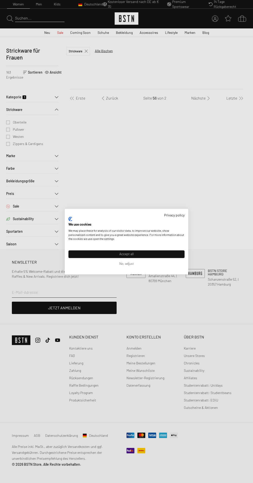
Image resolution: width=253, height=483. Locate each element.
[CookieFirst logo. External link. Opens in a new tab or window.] (70, 219)
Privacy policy (174, 215)
